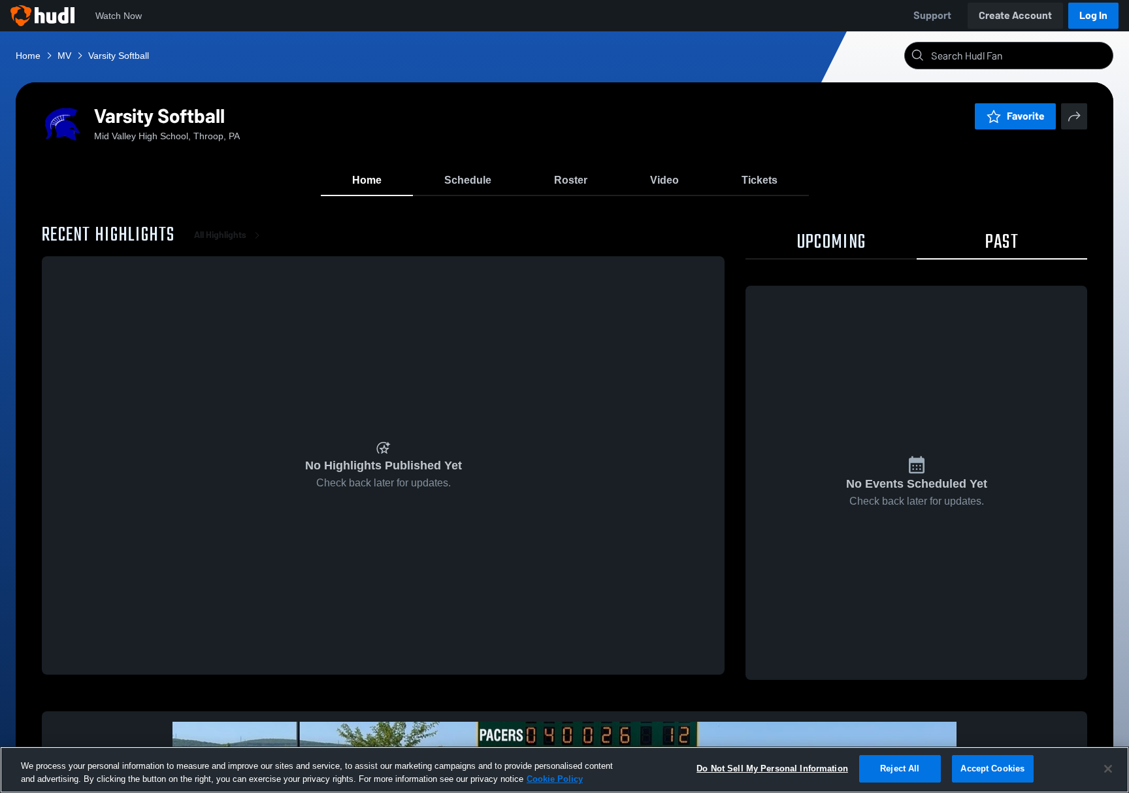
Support (932, 15)
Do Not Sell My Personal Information (772, 768)
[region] (564, 770)
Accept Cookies (992, 768)
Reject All (899, 768)
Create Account (1015, 15)
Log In (1093, 15)
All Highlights (220, 235)
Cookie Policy (555, 779)
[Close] (1108, 768)
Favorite (1026, 116)
